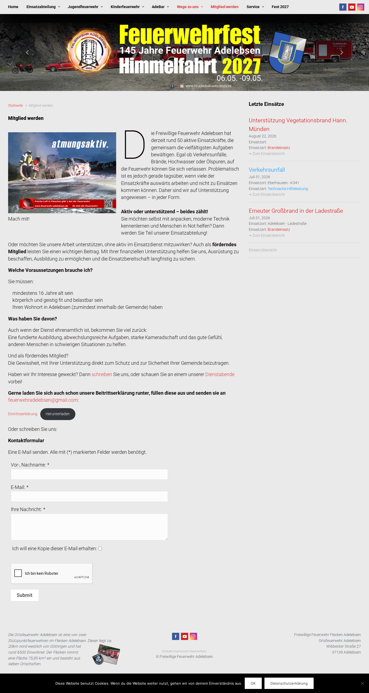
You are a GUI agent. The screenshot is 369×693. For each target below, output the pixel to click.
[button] (27, 52)
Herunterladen (58, 414)
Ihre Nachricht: (26, 509)
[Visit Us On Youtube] (351, 7)
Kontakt (167, 651)
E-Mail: (18, 487)
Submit (24, 595)
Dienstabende (219, 374)
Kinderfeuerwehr (125, 7)
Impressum (181, 651)
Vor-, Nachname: (28, 465)
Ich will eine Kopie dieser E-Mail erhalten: (54, 548)
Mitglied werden (225, 7)
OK (253, 683)
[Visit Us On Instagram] (360, 7)
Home (13, 7)
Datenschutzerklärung (289, 683)
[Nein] (362, 683)
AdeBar (158, 7)
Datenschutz (198, 651)
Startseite (15, 105)
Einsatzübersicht (263, 250)
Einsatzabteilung (41, 7)
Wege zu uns (188, 7)
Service (253, 7)
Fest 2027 (280, 7)
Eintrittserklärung (22, 414)
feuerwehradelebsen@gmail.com (43, 400)
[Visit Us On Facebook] (342, 7)
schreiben (102, 374)
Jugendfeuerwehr (83, 7)
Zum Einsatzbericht (269, 153)
